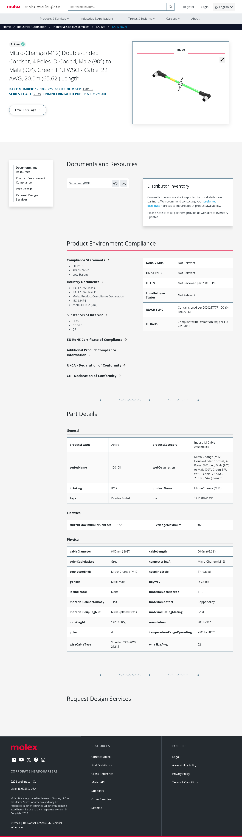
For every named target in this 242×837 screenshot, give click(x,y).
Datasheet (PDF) (79, 183)
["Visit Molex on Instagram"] (43, 759)
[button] (222, 59)
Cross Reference (102, 774)
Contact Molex (101, 757)
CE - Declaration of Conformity (91, 376)
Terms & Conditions (185, 782)
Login (205, 7)
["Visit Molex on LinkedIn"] (14, 759)
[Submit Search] (171, 7)
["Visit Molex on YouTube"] (21, 759)
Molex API (98, 782)
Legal (175, 757)
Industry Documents (83, 282)
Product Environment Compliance (31, 180)
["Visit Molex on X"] (28, 759)
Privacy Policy (181, 774)
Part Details (24, 189)
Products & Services (53, 19)
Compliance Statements (86, 260)
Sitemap (15, 823)
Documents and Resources (27, 170)
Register (188, 7)
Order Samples (101, 799)
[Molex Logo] (34, 7)
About (195, 19)
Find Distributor (101, 765)
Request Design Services (27, 197)
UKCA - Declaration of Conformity (94, 365)
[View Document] (115, 183)
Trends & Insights (140, 19)
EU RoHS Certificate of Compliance (94, 339)
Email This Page (25, 110)
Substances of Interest (85, 315)
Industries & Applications (97, 19)
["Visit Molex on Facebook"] (36, 759)
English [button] (224, 7)
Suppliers (97, 791)
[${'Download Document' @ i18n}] (123, 183)
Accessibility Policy (184, 765)
